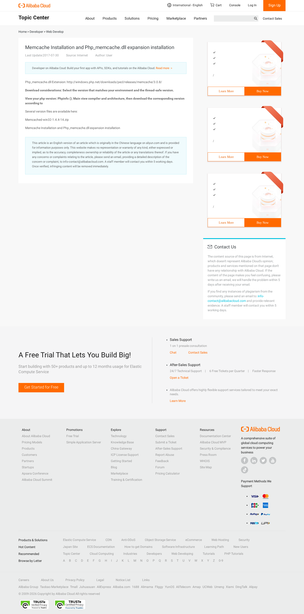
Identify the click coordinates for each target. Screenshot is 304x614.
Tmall (73, 587)
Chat (173, 352)
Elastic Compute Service (79, 540)
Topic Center (71, 553)
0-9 (221, 560)
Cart (219, 5)
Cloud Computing (102, 553)
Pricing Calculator (167, 473)
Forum (159, 467)
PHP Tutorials (233, 553)
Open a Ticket (179, 377)
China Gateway (121, 448)
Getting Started (121, 461)
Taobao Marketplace (54, 587)
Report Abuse (164, 454)
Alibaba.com (121, 587)
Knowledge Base (122, 442)
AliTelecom (183, 587)
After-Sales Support (168, 448)
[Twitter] (263, 460)
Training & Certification (126, 479)
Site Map (206, 467)
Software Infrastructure (178, 547)
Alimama (147, 587)
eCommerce (193, 540)
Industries (130, 553)
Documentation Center (215, 436)
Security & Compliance (215, 448)
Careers (23, 580)
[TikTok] (244, 469)
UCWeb (208, 587)
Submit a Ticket (165, 442)
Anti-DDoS (128, 540)
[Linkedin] (253, 460)
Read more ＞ (164, 68)
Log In (252, 5)
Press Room (208, 454)
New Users (240, 547)
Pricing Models (32, 442)
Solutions (132, 18)
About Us (47, 580)
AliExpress (104, 587)
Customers (29, 454)
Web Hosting (220, 540)
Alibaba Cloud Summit (37, 479)
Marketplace (176, 18)
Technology (119, 436)
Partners (200, 18)
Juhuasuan (87, 587)
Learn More (226, 91)
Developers (154, 553)
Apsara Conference (35, 473)
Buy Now (263, 91)
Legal (100, 580)
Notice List (123, 580)
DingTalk (241, 587)
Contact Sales (272, 18)
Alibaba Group (28, 587)
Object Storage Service (160, 540)
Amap (197, 587)
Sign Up (274, 5)
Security (244, 540)
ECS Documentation (101, 547)
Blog (114, 467)
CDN (108, 540)
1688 (135, 587)
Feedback (162, 461)
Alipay (253, 587)
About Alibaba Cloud (36, 436)
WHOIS (205, 461)
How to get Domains (138, 547)
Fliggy (159, 587)
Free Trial (72, 436)
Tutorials (209, 553)
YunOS (169, 587)
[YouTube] (272, 460)
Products (110, 18)
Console (234, 5)
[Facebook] (244, 460)
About (90, 18)
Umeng (219, 587)
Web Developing (182, 553)
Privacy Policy (75, 580)
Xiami (230, 587)
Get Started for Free (41, 387)
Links (146, 580)
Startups (28, 467)
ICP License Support (125, 454)
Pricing (153, 18)
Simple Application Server (83, 442)
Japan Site (70, 547)
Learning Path (214, 547)
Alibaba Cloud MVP (213, 442)
